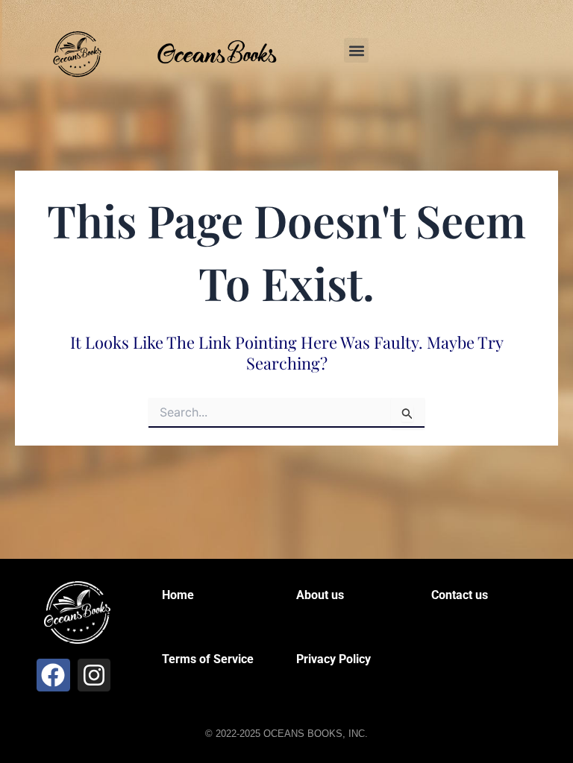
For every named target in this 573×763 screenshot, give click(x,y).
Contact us (459, 595)
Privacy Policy (333, 659)
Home (178, 595)
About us (320, 595)
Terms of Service (208, 659)
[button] (356, 50)
